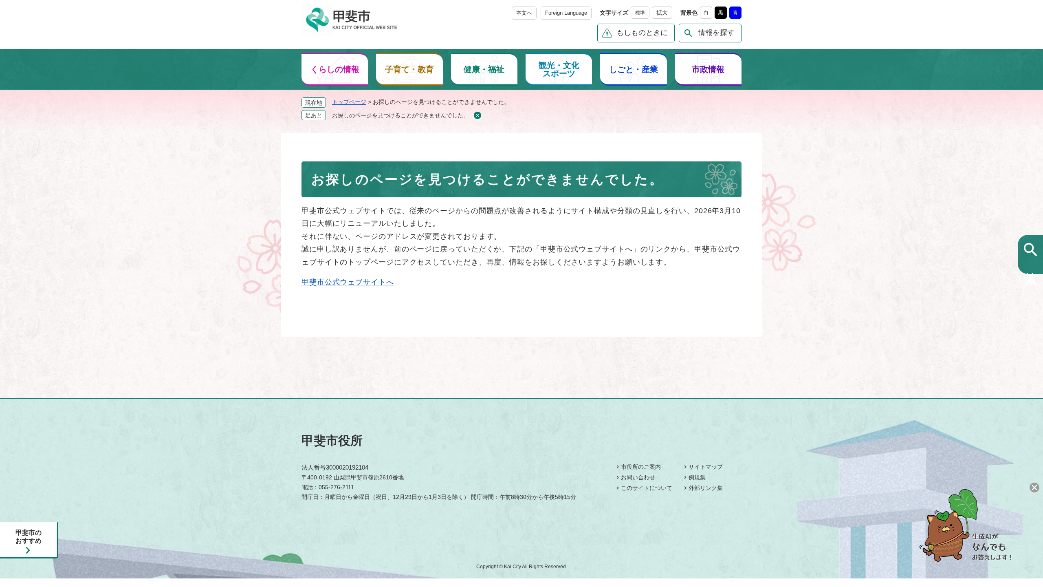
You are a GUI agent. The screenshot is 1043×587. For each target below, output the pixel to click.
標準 (640, 12)
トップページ (349, 102)
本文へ (524, 13)
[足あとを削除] (477, 115)
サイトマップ (706, 466)
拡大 (662, 12)
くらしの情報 (334, 69)
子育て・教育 (409, 69)
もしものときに (642, 33)
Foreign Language (566, 13)
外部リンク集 (706, 488)
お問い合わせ (638, 477)
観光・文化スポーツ (559, 69)
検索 (1030, 264)
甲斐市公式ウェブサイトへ (347, 282)
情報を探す (716, 33)
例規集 (697, 477)
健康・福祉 (484, 69)
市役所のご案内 (641, 466)
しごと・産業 (633, 69)
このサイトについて (646, 488)
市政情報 (708, 69)
